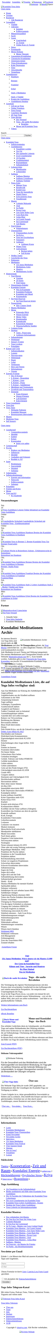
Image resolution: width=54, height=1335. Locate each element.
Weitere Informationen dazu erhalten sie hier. (22, 671)
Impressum (45, 671)
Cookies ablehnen (29, 669)
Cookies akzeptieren (13, 669)
